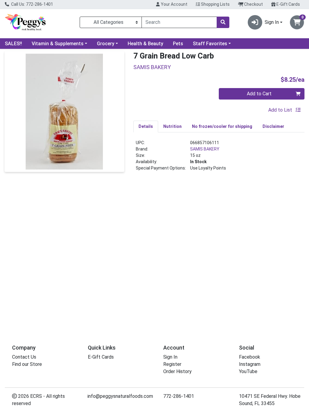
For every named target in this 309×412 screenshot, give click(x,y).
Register (172, 364)
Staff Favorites (210, 43)
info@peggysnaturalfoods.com (120, 396)
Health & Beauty (145, 43)
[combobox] (179, 22)
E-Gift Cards (288, 4)
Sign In (170, 357)
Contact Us (24, 357)
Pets (178, 43)
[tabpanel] (218, 158)
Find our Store (27, 364)
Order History (177, 371)
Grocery (105, 43)
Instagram (249, 364)
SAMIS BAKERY (204, 149)
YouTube (248, 371)
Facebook (249, 357)
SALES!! (13, 43)
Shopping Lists (215, 4)
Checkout (253, 4)
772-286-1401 (178, 396)
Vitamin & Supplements (58, 43)
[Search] (223, 22)
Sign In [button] (272, 22)
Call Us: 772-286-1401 (31, 4)
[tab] (145, 126)
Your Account (173, 4)
